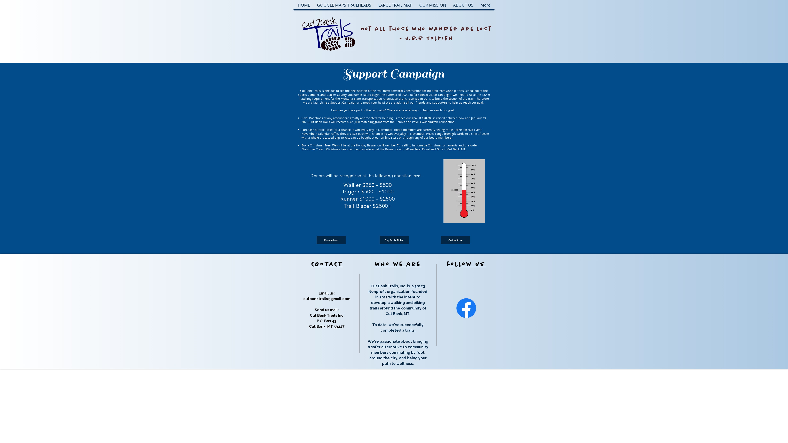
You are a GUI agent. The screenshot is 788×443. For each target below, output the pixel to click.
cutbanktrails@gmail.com (326, 299)
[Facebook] (466, 308)
